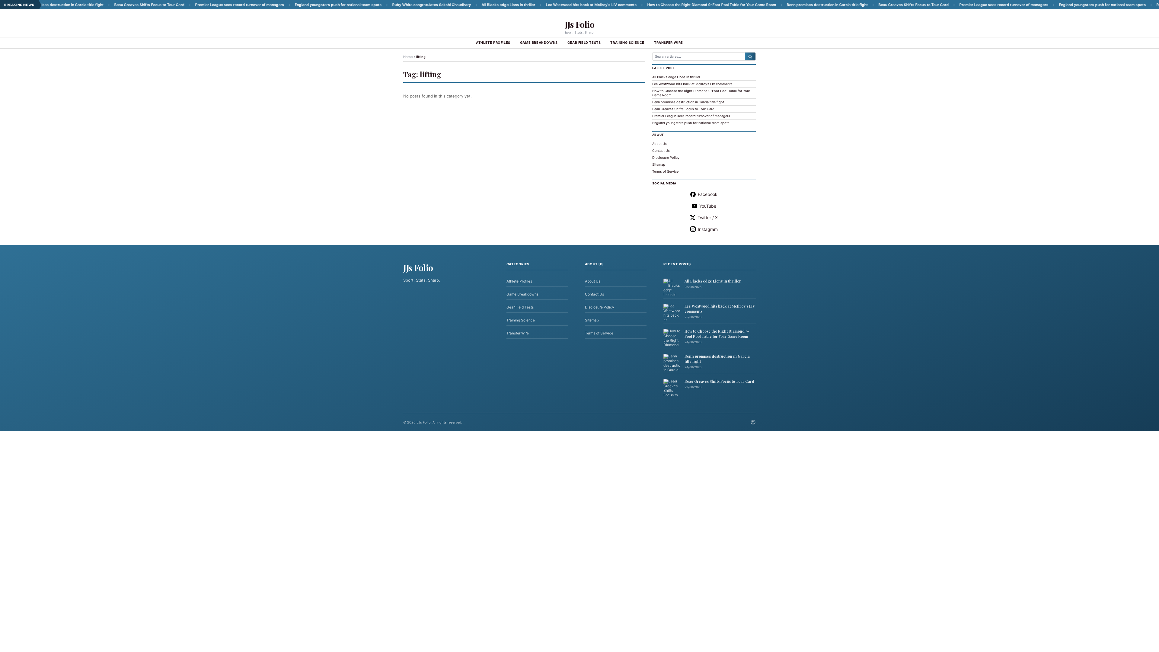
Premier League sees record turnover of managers (205, 4)
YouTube (707, 206)
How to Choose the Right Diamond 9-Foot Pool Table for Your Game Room (677, 4)
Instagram (708, 229)
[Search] (750, 56)
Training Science (627, 42)
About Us (659, 144)
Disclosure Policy (665, 157)
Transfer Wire (668, 42)
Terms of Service (665, 171)
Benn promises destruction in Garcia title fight (792, 4)
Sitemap (658, 164)
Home (408, 57)
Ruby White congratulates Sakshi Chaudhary (397, 4)
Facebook (707, 194)
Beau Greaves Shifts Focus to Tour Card (115, 4)
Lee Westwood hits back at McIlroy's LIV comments (556, 4)
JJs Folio (580, 24)
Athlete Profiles (493, 42)
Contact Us (661, 151)
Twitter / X (708, 217)
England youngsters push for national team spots (303, 4)
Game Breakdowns (539, 42)
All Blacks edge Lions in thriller (474, 4)
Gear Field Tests (584, 42)
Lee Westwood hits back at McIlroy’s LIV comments (692, 84)
